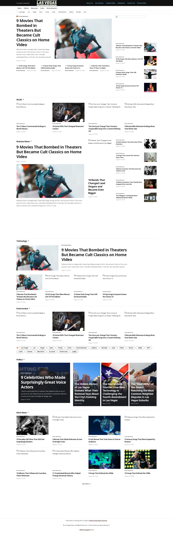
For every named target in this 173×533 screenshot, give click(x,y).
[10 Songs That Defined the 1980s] (141, 460)
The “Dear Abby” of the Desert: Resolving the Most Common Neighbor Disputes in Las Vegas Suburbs (142, 393)
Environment (22, 309)
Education (40, 352)
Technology (21, 241)
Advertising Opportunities (98, 522)
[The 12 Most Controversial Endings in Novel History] (32, 112)
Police (122, 348)
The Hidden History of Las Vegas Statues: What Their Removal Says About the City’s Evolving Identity (87, 393)
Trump (47, 12)
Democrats (64, 352)
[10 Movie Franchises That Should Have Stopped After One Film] (150, 184)
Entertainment (23, 16)
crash (21, 352)
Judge (74, 352)
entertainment (62, 12)
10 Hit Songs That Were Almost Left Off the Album (57, 296)
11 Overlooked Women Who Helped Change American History (66, 475)
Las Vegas (22, 12)
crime (53, 12)
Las (29, 12)
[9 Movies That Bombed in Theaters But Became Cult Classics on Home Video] (83, 39)
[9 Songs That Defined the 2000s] (105, 460)
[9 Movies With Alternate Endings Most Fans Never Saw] (141, 112)
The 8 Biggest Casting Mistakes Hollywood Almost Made (126, 197)
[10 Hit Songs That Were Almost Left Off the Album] (150, 60)
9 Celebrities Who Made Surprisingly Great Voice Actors (43, 382)
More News (21, 413)
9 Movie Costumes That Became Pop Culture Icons (128, 170)
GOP (148, 348)
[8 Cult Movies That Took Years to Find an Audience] (105, 426)
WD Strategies (85, 531)
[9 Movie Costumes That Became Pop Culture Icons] (150, 170)
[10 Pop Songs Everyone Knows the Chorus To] (150, 87)
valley (140, 348)
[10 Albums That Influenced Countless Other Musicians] (32, 460)
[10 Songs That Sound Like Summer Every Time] (150, 157)
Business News (23, 141)
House (131, 348)
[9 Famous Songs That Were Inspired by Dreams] (141, 426)
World (19, 99)
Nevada (78, 12)
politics (71, 12)
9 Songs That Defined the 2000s (101, 474)
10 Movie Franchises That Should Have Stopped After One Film (129, 183)
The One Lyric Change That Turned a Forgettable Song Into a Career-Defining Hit (104, 128)
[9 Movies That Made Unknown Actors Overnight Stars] (68, 426)
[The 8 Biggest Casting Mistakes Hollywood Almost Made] (150, 197)
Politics (19, 360)
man (85, 12)
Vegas (34, 12)
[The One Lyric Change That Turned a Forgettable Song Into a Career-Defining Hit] (105, 112)
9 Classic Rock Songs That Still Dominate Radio (126, 73)
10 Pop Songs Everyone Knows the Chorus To (127, 87)
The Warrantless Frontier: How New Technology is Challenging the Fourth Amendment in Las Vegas (114, 393)
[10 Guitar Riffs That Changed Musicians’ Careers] (68, 112)
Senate (29, 352)
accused (52, 352)
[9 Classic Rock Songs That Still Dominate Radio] (150, 74)
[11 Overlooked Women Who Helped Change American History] (68, 460)
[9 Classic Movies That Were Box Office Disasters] (150, 143)
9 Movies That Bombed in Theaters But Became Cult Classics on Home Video (32, 32)
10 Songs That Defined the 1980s (137, 474)
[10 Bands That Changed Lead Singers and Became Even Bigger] (100, 158)
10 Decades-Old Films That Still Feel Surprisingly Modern (30, 441)
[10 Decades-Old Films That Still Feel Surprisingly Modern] (32, 426)
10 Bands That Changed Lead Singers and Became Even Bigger (96, 186)
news (40, 12)
